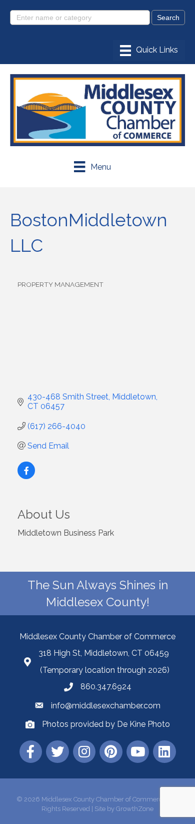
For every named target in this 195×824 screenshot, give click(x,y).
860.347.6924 (106, 686)
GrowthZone (135, 808)
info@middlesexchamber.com (105, 705)
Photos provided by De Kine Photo (106, 724)
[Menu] (149, 50)
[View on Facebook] (26, 476)
